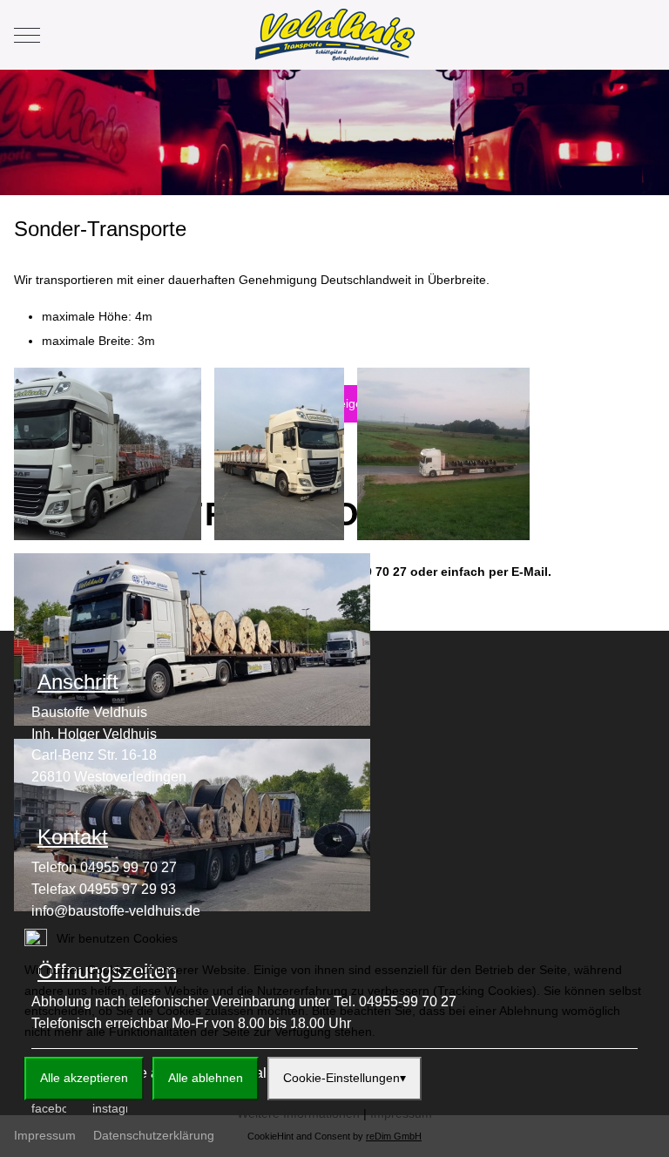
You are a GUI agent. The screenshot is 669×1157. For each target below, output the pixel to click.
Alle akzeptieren (84, 1078)
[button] (107, 452)
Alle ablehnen (205, 1078)
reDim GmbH (394, 1136)
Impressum (401, 1113)
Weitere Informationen (298, 1113)
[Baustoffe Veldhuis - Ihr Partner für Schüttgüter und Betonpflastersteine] (335, 35)
